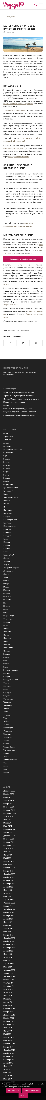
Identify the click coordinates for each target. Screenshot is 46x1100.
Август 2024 (8, 816)
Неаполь (6, 606)
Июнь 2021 (7, 922)
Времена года (13, 330)
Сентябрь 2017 (9, 1060)
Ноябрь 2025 (8, 794)
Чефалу (6, 744)
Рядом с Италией (10, 670)
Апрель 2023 (8, 861)
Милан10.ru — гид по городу (14, 402)
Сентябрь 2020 (9, 948)
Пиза (5, 641)
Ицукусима (7, 510)
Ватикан (6, 468)
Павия (5, 628)
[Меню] (39, 5)
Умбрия (6, 721)
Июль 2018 (7, 1028)
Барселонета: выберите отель (23, 259)
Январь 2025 (8, 804)
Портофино (8, 648)
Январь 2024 (8, 832)
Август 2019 (8, 989)
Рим (5, 660)
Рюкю (5, 667)
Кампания (7, 532)
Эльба (5, 756)
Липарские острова (11, 568)
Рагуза (6, 657)
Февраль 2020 (9, 970)
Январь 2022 (8, 906)
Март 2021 (7, 932)
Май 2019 (7, 999)
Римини (6, 664)
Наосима (7, 600)
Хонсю (6, 740)
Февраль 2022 (9, 903)
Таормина (7, 702)
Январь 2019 (8, 1012)
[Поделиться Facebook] (10, 343)
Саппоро (6, 683)
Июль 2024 (7, 820)
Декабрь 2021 (9, 909)
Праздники (24, 330)
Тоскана (6, 715)
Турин (5, 718)
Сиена (5, 689)
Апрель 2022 (8, 900)
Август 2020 (8, 951)
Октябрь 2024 (9, 810)
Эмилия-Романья (10, 760)
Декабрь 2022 (9, 874)
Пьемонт (7, 651)
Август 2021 (8, 919)
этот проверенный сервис (18, 157)
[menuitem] (35, 4)
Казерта (6, 516)
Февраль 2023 (9, 868)
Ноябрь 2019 (8, 980)
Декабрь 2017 (9, 1050)
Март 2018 (7, 1040)
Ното (5, 612)
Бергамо (6, 459)
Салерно (6, 676)
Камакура (7, 529)
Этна (5, 769)
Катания (6, 548)
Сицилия (6, 696)
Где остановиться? (11, 488)
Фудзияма (7, 731)
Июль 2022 (7, 890)
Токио (5, 712)
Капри (5, 539)
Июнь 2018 (7, 1031)
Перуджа (7, 638)
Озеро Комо (8, 619)
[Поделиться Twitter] (23, 343)
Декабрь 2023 (9, 836)
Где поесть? (8, 491)
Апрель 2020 (8, 964)
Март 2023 (7, 864)
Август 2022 (8, 887)
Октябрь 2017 (9, 1056)
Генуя (5, 494)
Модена (6, 590)
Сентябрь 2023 (9, 845)
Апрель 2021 (8, 928)
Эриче (5, 766)
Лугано (6, 574)
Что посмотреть (10, 750)
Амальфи (7, 440)
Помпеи (6, 644)
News (5, 433)
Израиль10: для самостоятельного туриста (21, 399)
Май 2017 (7, 1072)
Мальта (6, 580)
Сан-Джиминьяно (10, 680)
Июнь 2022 (7, 893)
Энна (5, 763)
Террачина (7, 705)
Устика (6, 724)
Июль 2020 (7, 954)
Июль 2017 (7, 1066)
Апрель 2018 (8, 1037)
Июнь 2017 (7, 1069)
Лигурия (6, 564)
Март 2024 (7, 826)
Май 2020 (7, 960)
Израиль (6, 500)
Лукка (5, 577)
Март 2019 (7, 1005)
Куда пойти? (8, 555)
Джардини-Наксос (11, 497)
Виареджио (8, 484)
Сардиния (7, 686)
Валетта (6, 465)
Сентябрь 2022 (9, 884)
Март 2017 (7, 1079)
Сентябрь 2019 (9, 986)
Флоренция (8, 728)
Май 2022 (7, 896)
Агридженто (8, 436)
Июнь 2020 (7, 957)
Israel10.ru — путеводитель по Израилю (19, 392)
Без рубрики (10, 17)
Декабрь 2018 (9, 1015)
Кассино (6, 545)
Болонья (6, 462)
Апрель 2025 (8, 800)
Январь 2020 (8, 973)
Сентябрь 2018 (9, 1024)
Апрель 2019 (8, 1002)
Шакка (6, 753)
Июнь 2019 (7, 996)
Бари (5, 456)
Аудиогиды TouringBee (12, 449)
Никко (5, 609)
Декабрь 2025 (9, 791)
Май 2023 (7, 858)
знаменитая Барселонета (15, 111)
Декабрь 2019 (9, 976)
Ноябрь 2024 (8, 807)
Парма (6, 635)
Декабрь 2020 (9, 938)
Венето (6, 475)
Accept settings (13, 1090)
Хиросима (7, 734)
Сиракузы (7, 692)
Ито (5, 507)
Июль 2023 (7, 852)
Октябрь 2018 (9, 1021)
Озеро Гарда (8, 616)
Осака (5, 625)
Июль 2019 (7, 992)
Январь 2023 (8, 871)
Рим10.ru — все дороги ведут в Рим (17, 408)
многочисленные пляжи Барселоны (18, 104)
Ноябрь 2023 (8, 839)
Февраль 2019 (9, 1008)
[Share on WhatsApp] (36, 343)
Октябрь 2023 (9, 842)
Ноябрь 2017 (8, 1053)
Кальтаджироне (9, 526)
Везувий (6, 472)
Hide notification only (31, 1090)
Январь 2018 (8, 1047)
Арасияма (7, 446)
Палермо (7, 632)
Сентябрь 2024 (9, 813)
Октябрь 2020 (9, 944)
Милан (6, 587)
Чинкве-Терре (9, 747)
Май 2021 (7, 925)
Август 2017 (8, 1063)
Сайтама (6, 673)
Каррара (6, 542)
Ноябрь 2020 (8, 941)
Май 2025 (7, 797)
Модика (6, 593)
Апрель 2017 (8, 1076)
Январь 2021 (8, 935)
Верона (6, 481)
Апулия (6, 443)
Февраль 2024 (9, 829)
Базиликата (8, 452)
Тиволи (6, 708)
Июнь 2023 (7, 855)
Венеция (6, 478)
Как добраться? (10, 520)
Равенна (6, 654)
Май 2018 (7, 1034)
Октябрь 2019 (9, 983)
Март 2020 (7, 967)
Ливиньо (6, 561)
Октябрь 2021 (9, 916)
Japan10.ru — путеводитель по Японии (18, 396)
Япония (6, 772)
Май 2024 (7, 823)
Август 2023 (8, 848)
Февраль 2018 (9, 1044)
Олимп (6, 405)
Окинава (6, 622)
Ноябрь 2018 (8, 1018)
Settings (23, 1095)
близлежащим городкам (13, 148)
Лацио (6, 558)
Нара (5, 603)
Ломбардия (8, 571)
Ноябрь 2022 (8, 877)
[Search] (35, 4)
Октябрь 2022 (9, 880)
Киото (5, 552)
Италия (6, 504)
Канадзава (7, 536)
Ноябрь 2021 (8, 912)
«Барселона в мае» (10, 305)
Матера (6, 584)
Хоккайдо (7, 737)
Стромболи (8, 699)
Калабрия (7, 523)
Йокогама (7, 513)
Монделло (7, 596)
